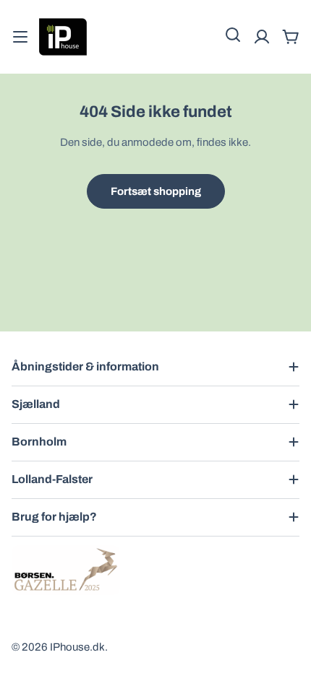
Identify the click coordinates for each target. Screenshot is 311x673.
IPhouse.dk (77, 647)
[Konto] (261, 36)
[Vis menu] (20, 36)
